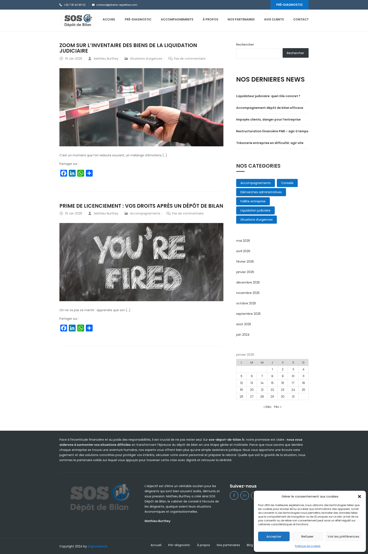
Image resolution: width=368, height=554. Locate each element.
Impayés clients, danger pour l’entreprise (268, 119)
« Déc (267, 407)
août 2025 (243, 324)
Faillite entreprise (253, 201)
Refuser (307, 536)
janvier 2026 (245, 272)
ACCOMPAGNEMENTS (177, 19)
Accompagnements (145, 213)
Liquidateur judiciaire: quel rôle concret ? (268, 96)
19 (241, 390)
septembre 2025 (248, 314)
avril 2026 (243, 251)
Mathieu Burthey (106, 58)
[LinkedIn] (244, 495)
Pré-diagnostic (179, 545)
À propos (203, 545)
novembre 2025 (248, 293)
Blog (250, 545)
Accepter (273, 536)
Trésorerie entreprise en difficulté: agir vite (269, 143)
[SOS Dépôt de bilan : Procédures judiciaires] (77, 20)
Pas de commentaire (190, 58)
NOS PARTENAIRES (241, 19)
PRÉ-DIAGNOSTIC (289, 5)
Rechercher (245, 44)
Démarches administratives (261, 192)
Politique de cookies (308, 546)
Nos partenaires (228, 545)
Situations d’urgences (146, 58)
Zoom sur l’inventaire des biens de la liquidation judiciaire (128, 48)
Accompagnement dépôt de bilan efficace (269, 108)
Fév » (277, 407)
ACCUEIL (109, 19)
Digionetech (97, 546)
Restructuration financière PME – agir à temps (272, 131)
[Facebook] (234, 495)
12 (241, 383)
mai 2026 (243, 241)
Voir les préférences (343, 536)
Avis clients (274, 19)
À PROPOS (210, 19)
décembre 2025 (248, 282)
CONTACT (301, 19)
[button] (359, 496)
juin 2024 (243, 334)
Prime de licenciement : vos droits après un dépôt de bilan (141, 205)
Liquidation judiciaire (255, 210)
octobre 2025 (246, 303)
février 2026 (245, 261)
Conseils (287, 183)
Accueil (156, 545)
